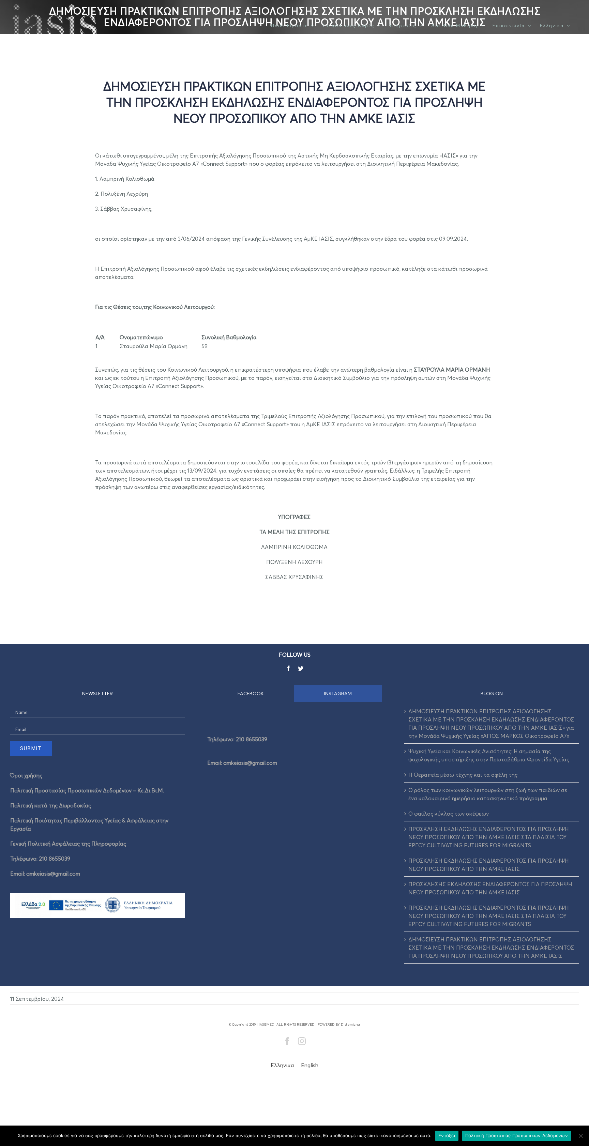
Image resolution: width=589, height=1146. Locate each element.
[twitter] (300, 668)
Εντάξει (446, 1135)
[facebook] (288, 668)
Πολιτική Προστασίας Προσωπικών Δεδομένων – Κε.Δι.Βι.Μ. (87, 790)
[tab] (250, 693)
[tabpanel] (294, 748)
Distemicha (350, 1024)
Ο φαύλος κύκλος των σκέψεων (448, 813)
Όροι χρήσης (26, 775)
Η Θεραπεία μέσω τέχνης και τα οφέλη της (462, 774)
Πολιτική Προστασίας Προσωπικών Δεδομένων (516, 1135)
